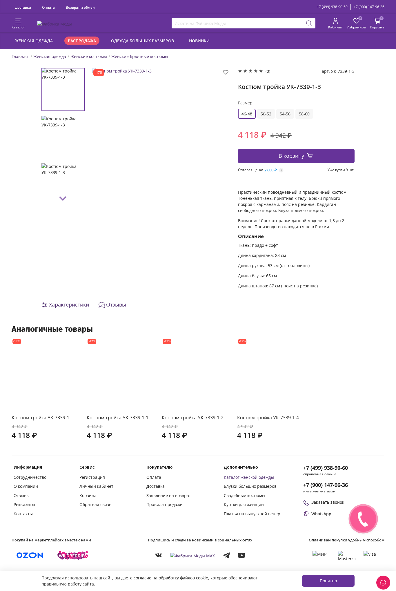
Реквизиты (24, 504)
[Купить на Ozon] (29, 555)
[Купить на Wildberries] (72, 555)
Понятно (328, 580)
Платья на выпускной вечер (252, 513)
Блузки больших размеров (250, 486)
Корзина (88, 495)
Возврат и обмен (80, 7)
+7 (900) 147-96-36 (369, 6)
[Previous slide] (102, 136)
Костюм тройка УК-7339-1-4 (268, 417)
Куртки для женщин (244, 504)
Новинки (199, 40)
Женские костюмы (88, 56)
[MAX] (192, 555)
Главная (20, 56)
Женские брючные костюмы (139, 56)
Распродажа (82, 40)
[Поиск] (309, 23)
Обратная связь (95, 504)
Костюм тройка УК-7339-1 (40, 417)
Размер (245, 103)
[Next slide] (63, 199)
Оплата (48, 7)
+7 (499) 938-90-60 (332, 6)
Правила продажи (164, 504)
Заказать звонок (327, 502)
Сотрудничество (30, 477)
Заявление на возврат (168, 495)
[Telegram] (226, 555)
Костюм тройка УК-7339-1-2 (193, 417)
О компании (26, 486)
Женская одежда (34, 40)
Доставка (23, 7)
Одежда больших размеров (142, 40)
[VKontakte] (158, 555)
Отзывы (22, 495)
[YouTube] (241, 555)
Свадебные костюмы (244, 495)
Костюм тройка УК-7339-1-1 (117, 417)
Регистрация (92, 477)
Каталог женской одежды (249, 477)
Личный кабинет (96, 486)
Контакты (23, 513)
